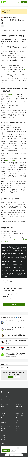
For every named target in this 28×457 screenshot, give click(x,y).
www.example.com (19, 46)
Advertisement (4, 422)
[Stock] (6, 281)
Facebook (3, 435)
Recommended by (11, 317)
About (2, 406)
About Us (3, 445)
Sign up (14, 304)
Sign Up (17, 376)
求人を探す (6, 450)
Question (14, 5)
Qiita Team (18, 428)
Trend (3, 5)
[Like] (2, 281)
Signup (24, 2)
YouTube (3, 437)
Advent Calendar (20, 413)
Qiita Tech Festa (19, 415)
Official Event (21, 5)
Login (18, 2)
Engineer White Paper (21, 420)
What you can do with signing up (10, 300)
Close (13, 450)
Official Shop (19, 433)
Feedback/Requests (5, 417)
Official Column (19, 411)
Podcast (3, 439)
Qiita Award (18, 417)
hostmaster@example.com (12, 160)
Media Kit (3, 415)
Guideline (3, 413)
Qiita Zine (18, 430)
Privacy (2, 411)
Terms (2, 408)
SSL (2, 25)
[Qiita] (3, 2)
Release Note (19, 406)
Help (2, 420)
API (17, 422)
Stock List (8, 5)
